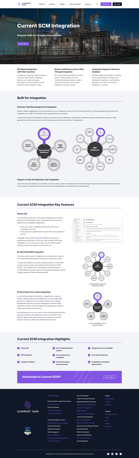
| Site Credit (90, 454)
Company (87, 4)
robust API (39, 238)
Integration (108, 404)
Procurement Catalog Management (58, 438)
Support (62, 4)
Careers (107, 423)
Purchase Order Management (85, 414)
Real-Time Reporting (54, 441)
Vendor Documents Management (86, 404)
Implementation (109, 398)
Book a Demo (23, 44)
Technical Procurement (54, 410)
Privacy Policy (77, 454)
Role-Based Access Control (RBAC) (58, 423)
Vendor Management (54, 435)
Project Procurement (54, 404)
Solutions (52, 4)
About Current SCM (111, 414)
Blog (106, 420)
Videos (107, 417)
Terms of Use (84, 454)
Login (118, 4)
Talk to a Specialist (39, 44)
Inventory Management (83, 438)
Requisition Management (84, 408)
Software (41, 4)
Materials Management (83, 420)
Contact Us (106, 4)
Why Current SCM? (75, 4)
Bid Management (82, 411)
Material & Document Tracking (86, 423)
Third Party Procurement (55, 413)
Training (107, 401)
